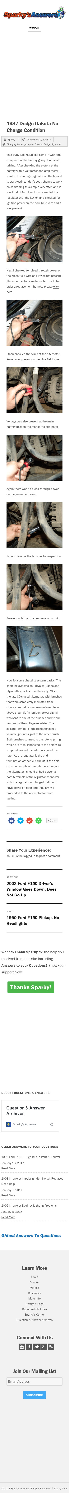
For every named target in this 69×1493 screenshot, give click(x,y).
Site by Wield (60, 1488)
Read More (8, 1168)
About (34, 1277)
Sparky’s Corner (35, 1314)
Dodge (47, 144)
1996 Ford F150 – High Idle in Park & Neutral (30, 1157)
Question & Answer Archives (34, 1320)
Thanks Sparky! (30, 987)
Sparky (11, 139)
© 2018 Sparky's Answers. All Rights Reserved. (26, 1488)
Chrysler (29, 144)
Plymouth (56, 144)
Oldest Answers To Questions (31, 1235)
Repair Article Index (34, 1309)
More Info (34, 1298)
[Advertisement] (34, 77)
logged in (29, 856)
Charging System (15, 144)
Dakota (39, 144)
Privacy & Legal (34, 1304)
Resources (34, 1293)
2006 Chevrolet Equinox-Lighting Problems (29, 1205)
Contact (34, 1282)
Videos (34, 1288)
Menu (35, 28)
